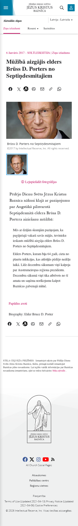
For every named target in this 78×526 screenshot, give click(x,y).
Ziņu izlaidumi (11, 28)
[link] (31, 314)
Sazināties (49, 28)
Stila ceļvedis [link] (58, 370)
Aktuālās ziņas (12, 20)
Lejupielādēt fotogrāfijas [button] (41, 181)
